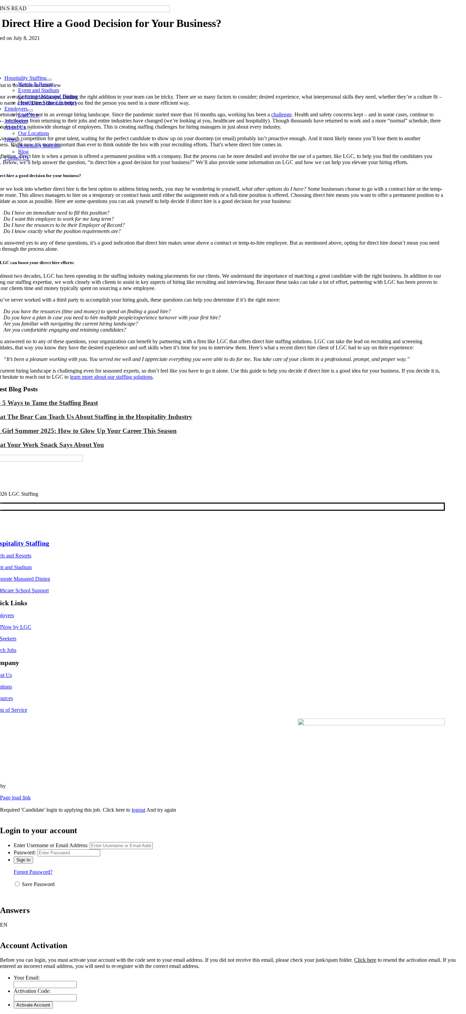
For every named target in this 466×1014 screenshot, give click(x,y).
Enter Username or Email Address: (51, 845)
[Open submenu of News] (20, 141)
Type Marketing (24, 786)
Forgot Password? (33, 872)
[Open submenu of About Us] (28, 129)
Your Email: (27, 978)
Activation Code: (32, 991)
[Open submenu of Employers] (30, 111)
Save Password (38, 884)
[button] (233, 925)
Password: (25, 852)
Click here (365, 960)
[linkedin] (1, 506)
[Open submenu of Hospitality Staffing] (49, 80)
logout (138, 810)
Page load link (15, 797)
